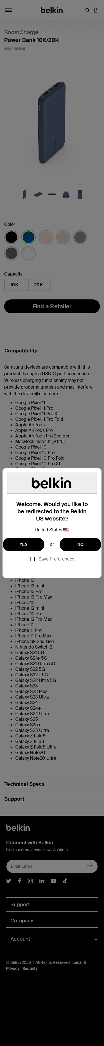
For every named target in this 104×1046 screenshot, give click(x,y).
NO (80, 544)
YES (23, 544)
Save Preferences (56, 559)
